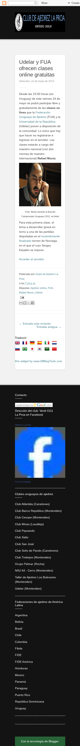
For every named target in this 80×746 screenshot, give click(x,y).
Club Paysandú (25, 530)
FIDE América (24, 661)
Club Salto (21, 537)
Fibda (18, 648)
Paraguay (21, 688)
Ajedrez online (39, 288)
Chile (18, 635)
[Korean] (40, 350)
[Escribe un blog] (25, 303)
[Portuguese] (25, 350)
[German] (33, 344)
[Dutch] (55, 344)
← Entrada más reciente (35, 323)
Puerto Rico (22, 695)
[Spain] (40, 344)
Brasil (18, 628)
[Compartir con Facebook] (33, 303)
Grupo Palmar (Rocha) (30, 564)
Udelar (39, 292)
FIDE (18, 655)
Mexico (19, 675)
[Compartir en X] (29, 303)
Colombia (21, 641)
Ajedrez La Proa (23, 425)
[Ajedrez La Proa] (40, 476)
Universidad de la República (37, 121)
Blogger (53, 741)
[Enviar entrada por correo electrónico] (21, 297)
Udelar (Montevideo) (28, 588)
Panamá (20, 681)
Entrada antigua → (49, 327)
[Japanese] (33, 350)
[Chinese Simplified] (55, 350)
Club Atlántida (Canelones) (32, 504)
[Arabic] (48, 350)
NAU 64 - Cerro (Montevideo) (34, 570)
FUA (50, 288)
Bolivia (19, 621)
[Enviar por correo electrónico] (21, 303)
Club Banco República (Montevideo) (38, 510)
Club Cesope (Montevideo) (32, 517)
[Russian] (18, 350)
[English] (18, 344)
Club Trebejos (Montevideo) (33, 557)
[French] (25, 344)
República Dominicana (29, 701)
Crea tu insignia (22, 481)
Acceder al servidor (31, 259)
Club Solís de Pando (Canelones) (36, 550)
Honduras (21, 668)
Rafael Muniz (26, 292)
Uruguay (20, 708)
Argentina (21, 615)
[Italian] (48, 344)
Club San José (24, 544)
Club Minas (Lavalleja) (29, 524)
